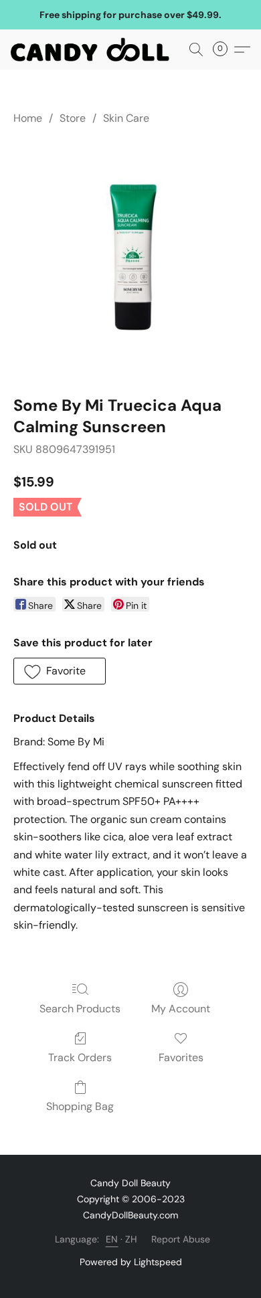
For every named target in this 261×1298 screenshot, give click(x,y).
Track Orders (80, 1057)
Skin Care (126, 118)
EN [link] (112, 1239)
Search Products (79, 1009)
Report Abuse (180, 1239)
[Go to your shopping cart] (224, 49)
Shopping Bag (80, 1106)
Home (27, 118)
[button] (94, 49)
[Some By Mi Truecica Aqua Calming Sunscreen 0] (130, 258)
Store (73, 118)
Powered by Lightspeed (131, 1262)
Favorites (181, 1057)
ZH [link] (131, 1239)
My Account (180, 1009)
